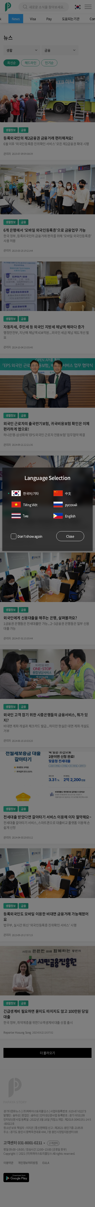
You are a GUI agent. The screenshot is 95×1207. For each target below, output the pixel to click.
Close (70, 536)
